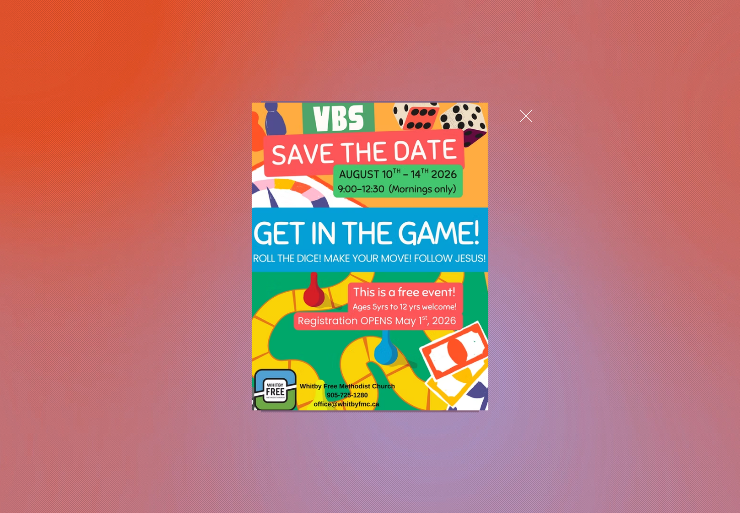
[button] (526, 116)
